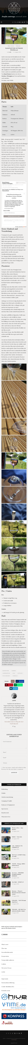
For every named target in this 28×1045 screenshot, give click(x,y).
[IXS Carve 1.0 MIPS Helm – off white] (5, 857)
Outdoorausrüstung (7, 797)
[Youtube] (22, 22)
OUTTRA (17, 220)
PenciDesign (14, 1039)
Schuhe (3, 793)
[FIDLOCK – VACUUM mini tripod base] (5, 903)
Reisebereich (5, 812)
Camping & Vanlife (6, 801)
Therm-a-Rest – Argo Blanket (17, 828)
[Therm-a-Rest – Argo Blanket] (5, 830)
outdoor (19, 673)
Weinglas (15, 675)
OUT (25, 226)
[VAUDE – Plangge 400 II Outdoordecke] (5, 866)
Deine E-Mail (7, 210)
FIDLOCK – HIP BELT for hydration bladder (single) (19, 910)
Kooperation (5, 956)
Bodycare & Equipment (8, 805)
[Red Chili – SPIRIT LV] (5, 884)
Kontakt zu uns (5, 990)
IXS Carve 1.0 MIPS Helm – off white (19, 855)
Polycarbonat (6, 675)
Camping (13, 670)
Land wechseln (10, 187)
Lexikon (3, 964)
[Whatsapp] (12, 22)
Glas (14, 673)
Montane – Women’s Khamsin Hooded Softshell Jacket (18, 893)
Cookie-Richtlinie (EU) (7, 986)
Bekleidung (4, 789)
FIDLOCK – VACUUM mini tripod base (19, 901)
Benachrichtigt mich (14, 216)
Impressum (4, 979)
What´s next (4, 944)
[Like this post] (13, 681)
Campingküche (6, 673)
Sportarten (4, 809)
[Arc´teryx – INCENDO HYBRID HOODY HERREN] (5, 875)
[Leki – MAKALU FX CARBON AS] (5, 848)
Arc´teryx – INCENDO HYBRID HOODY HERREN (18, 874)
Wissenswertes (5, 816)
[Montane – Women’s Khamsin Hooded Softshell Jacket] (5, 893)
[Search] (26, 22)
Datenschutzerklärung (8, 220)
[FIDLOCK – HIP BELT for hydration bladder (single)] (5, 912)
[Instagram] (15, 22)
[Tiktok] (17, 22)
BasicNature (5, 670)
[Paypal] (24, 22)
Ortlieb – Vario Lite (17, 837)
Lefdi (10, 52)
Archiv (3, 972)
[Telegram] (19, 22)
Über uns (4, 948)
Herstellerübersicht (7, 952)
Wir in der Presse (6, 968)
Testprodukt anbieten (7, 960)
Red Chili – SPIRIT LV (18, 882)
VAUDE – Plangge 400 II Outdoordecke (18, 864)
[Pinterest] (20, 22)
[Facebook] (8, 1033)
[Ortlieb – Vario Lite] (5, 839)
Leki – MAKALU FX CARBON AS (17, 846)
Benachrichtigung (21, 182)
